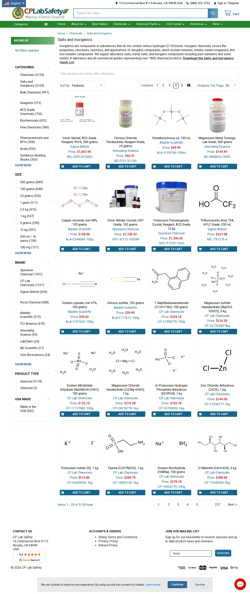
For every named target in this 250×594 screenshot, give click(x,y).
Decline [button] (200, 584)
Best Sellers (100, 24)
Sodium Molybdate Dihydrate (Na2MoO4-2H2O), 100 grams (79, 390)
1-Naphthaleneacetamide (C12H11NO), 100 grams (171, 305)
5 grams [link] (29, 223)
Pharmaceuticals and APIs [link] (34, 140)
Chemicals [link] (32, 75)
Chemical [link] (28, 388)
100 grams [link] (31, 189)
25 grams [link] (30, 196)
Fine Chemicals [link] (34, 127)
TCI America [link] (32, 323)
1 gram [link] (29, 203)
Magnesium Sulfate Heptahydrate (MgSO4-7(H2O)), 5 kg (217, 307)
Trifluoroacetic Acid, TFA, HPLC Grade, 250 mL (217, 222)
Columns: (147, 85)
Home (61, 24)
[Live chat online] (240, 584)
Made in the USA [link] (28, 409)
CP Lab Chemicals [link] (32, 283)
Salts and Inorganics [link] (32, 84)
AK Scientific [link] (32, 348)
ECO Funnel (174, 24)
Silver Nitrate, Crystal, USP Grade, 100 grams (125, 222)
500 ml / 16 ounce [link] (28, 239)
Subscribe (223, 553)
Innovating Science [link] (28, 332)
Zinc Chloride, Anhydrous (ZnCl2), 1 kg (217, 387)
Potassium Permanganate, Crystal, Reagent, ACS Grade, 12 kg (171, 224)
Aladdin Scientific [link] (30, 315)
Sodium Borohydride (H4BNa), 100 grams (171, 470)
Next (231, 504)
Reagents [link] (30, 103)
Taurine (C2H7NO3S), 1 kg (125, 468)
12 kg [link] (28, 230)
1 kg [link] (27, 216)
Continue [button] (177, 584)
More (216, 24)
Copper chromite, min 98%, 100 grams (80, 222)
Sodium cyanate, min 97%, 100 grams (79, 305)
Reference (197, 24)
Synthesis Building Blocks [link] (33, 157)
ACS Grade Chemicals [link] (31, 112)
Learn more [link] (152, 584)
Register (234, 3)
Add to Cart (81, 166)
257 (217, 504)
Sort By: (65, 85)
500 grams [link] (31, 182)
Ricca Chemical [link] (34, 302)
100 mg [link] (29, 247)
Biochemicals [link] (33, 120)
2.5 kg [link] (28, 209)
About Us (77, 24)
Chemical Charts (146, 24)
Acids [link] (28, 149)
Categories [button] (21, 24)
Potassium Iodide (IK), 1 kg (79, 468)
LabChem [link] (29, 341)
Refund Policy (108, 545)
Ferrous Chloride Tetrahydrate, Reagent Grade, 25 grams (125, 142)
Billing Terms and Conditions (117, 537)
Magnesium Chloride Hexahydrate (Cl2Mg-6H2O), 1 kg (125, 390)
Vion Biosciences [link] (35, 355)
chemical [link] (31, 381)
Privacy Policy (108, 541)
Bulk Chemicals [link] (34, 92)
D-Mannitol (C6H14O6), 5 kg (217, 468)
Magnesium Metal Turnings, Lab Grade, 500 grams (217, 140)
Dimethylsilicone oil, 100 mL (171, 138)
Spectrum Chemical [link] (31, 272)
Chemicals (120, 24)
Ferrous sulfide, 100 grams (125, 303)
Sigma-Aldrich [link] (33, 292)
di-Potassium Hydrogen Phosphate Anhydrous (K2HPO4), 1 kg (171, 390)
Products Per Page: (210, 85)
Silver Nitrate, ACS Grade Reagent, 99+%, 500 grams (80, 140)
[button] (32, 67)
